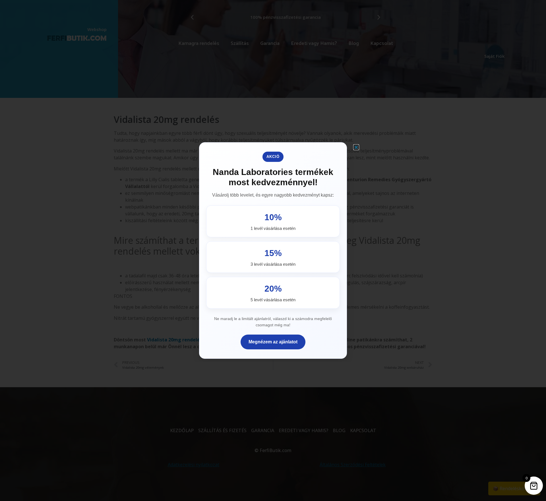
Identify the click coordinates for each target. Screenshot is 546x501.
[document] (273, 250)
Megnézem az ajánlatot (273, 341)
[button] (356, 147)
